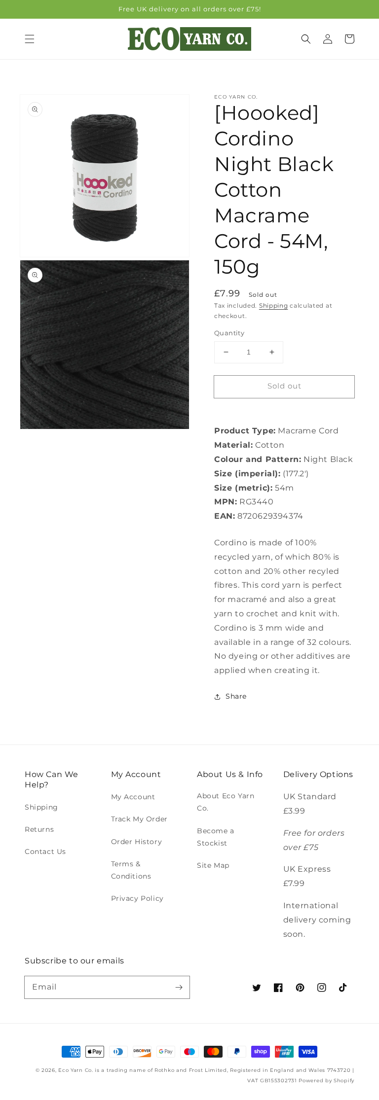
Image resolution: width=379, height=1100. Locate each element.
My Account (133, 796)
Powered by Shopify (326, 1080)
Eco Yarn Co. (75, 1070)
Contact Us (45, 851)
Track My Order (139, 819)
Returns (39, 829)
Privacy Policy (137, 898)
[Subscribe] (179, 987)
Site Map (213, 865)
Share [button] (236, 696)
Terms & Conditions (131, 870)
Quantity (229, 333)
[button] (29, 39)
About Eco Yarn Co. (225, 802)
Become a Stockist (215, 837)
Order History (136, 841)
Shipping (273, 305)
